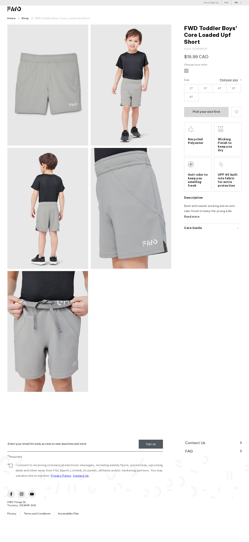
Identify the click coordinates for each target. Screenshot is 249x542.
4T (219, 88)
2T (191, 88)
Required (14, 457)
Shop (25, 18)
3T (205, 88)
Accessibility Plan (68, 513)
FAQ (226, 3)
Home (11, 18)
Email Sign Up (211, 3)
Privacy (11, 513)
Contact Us (81, 476)
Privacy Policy (61, 476)
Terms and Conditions (37, 513)
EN (236, 3)
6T (191, 97)
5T (234, 88)
